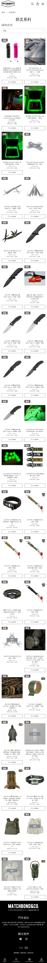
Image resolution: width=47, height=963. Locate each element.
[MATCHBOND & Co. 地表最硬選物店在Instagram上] (26, 940)
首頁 (3, 12)
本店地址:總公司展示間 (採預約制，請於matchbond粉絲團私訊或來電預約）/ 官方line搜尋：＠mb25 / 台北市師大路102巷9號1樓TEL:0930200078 (23, 924)
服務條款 (16, 953)
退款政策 (30, 953)
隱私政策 (23, 953)
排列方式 (7, 25)
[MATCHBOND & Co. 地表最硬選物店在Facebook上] (20, 940)
